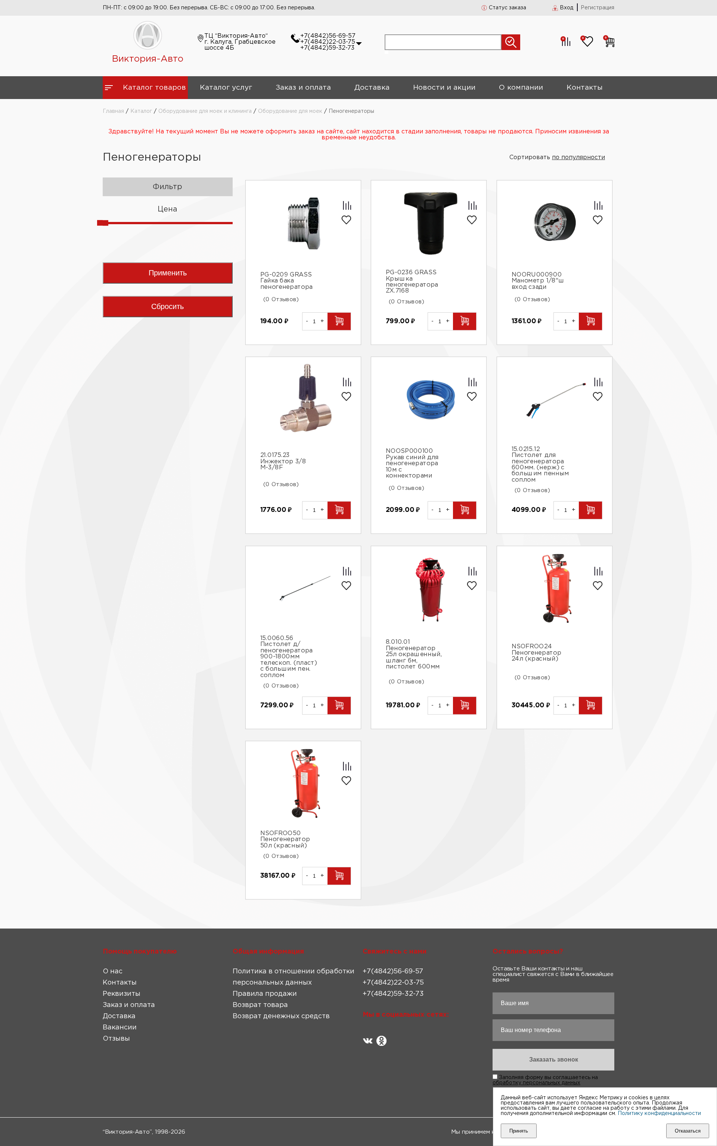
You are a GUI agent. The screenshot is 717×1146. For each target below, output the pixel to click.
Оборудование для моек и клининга (205, 111)
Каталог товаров (154, 87)
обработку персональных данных (536, 1083)
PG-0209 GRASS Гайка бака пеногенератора (286, 281)
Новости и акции (444, 87)
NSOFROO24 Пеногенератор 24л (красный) (537, 653)
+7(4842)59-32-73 (327, 48)
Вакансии (120, 1028)
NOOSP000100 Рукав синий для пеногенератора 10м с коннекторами (412, 463)
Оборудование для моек (290, 111)
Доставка (371, 87)
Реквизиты (121, 994)
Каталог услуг (226, 87)
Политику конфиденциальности (659, 1113)
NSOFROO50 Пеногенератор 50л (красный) (285, 840)
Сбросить (167, 306)
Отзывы (116, 1039)
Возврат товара (260, 1005)
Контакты (585, 87)
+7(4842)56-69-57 (328, 36)
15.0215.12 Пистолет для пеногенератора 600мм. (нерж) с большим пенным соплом (540, 465)
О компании (521, 87)
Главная (113, 111)
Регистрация (597, 8)
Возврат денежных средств (281, 1016)
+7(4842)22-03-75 (327, 42)
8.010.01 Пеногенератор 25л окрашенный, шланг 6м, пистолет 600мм (414, 655)
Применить (168, 273)
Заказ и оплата (303, 87)
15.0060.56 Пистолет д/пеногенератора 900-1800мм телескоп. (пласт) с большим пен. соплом (288, 657)
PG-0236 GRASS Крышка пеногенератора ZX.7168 (412, 282)
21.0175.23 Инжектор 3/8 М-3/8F (283, 461)
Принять (518, 1131)
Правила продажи (265, 994)
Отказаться (688, 1131)
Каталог (141, 111)
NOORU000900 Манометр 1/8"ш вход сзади (538, 281)
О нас (112, 971)
